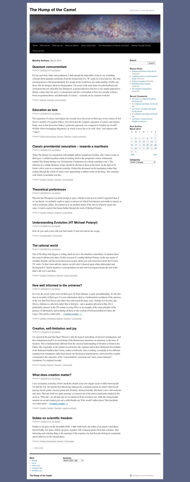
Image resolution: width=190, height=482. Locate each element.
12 (144, 141)
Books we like (38, 50)
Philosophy (51, 275)
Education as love (45, 110)
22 (155, 145)
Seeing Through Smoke (141, 45)
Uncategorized (45, 235)
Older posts (37, 448)
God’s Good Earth (88, 45)
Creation (43, 179)
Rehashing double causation (141, 84)
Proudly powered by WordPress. (143, 475)
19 (144, 145)
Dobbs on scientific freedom (52, 418)
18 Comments (68, 179)
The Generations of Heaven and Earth (113, 45)
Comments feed (37, 468)
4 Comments (76, 318)
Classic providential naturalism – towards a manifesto (70, 146)
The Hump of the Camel (53, 9)
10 (136, 141)
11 (140, 141)
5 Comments (67, 212)
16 (132, 145)
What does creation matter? (51, 375)
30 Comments (60, 100)
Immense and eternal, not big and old (144, 71)
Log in (34, 463)
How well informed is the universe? (57, 285)
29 (155, 148)
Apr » (156, 154)
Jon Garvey (56, 70)
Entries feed (36, 465)
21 (152, 145)
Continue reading (73, 313)
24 (136, 148)
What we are (57, 45)
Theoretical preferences (49, 189)
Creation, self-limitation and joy (54, 328)
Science (43, 100)
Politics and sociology (48, 136)
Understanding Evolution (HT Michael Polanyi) (65, 222)
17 (136, 145)
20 (148, 145)
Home (35, 45)
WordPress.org (37, 470)
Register (34, 460)
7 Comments (67, 365)
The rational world (45, 245)
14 (152, 141)
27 (148, 148)
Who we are (45, 45)
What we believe (71, 45)
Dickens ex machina (138, 81)
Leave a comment (79, 136)
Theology (50, 100)
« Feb (132, 154)
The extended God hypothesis (142, 89)
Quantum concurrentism (49, 67)
